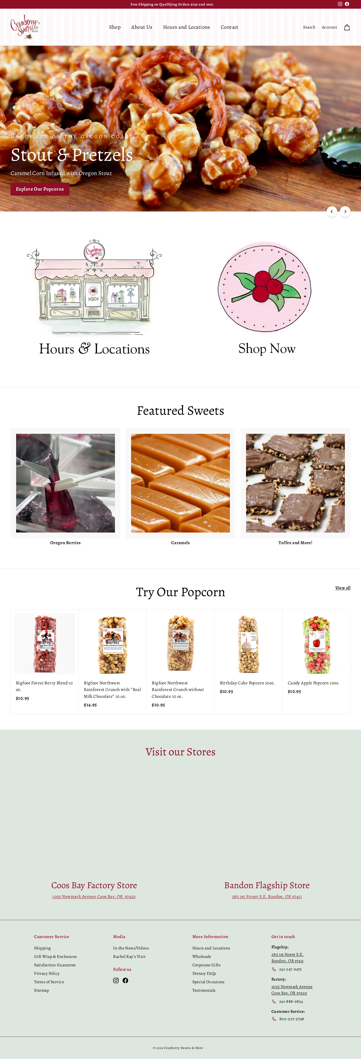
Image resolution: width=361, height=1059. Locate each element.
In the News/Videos (131, 948)
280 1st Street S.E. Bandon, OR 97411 (267, 896)
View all (342, 588)
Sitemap (41, 990)
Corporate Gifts (206, 965)
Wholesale (201, 956)
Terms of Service (49, 982)
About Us (141, 27)
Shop (115, 27)
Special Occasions (208, 982)
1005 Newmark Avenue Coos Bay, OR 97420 (94, 896)
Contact (230, 27)
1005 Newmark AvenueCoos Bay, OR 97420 (292, 990)
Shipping (42, 948)
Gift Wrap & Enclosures (55, 956)
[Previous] (332, 211)
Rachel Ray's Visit (129, 956)
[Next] (345, 211)
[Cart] (347, 27)
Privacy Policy (46, 973)
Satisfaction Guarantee (55, 965)
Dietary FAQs (204, 973)
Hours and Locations (186, 27)
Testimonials (204, 990)
